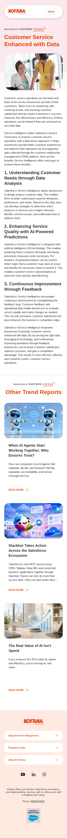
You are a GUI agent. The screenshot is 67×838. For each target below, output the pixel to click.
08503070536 (37, 801)
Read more (16, 490)
